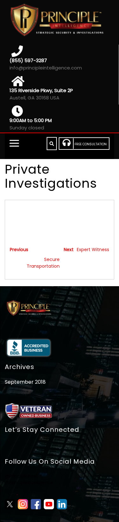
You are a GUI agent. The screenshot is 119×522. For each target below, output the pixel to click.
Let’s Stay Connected (42, 429)
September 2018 (25, 382)
